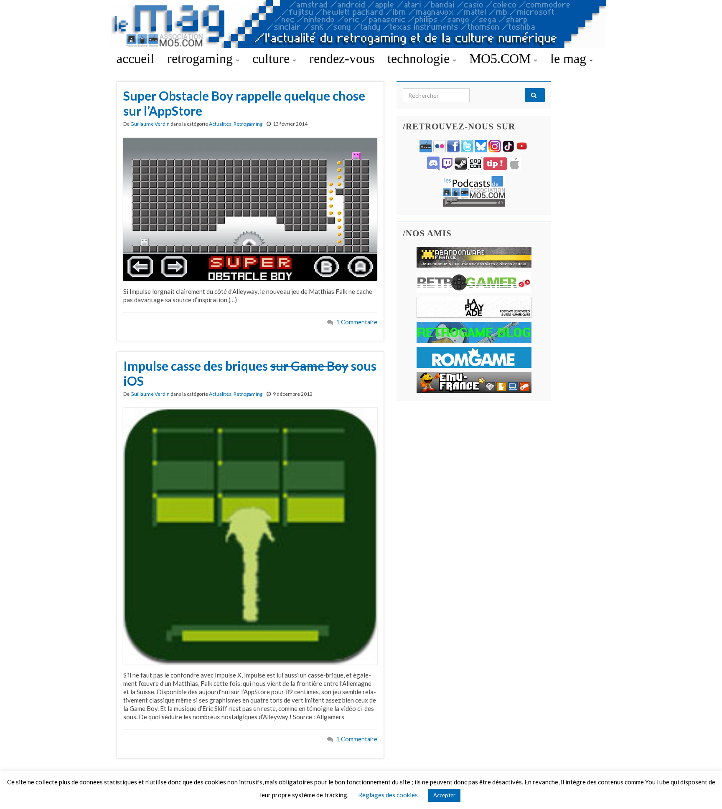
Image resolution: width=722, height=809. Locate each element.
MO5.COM (501, 58)
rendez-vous (341, 58)
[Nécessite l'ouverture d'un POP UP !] (473, 190)
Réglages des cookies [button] (388, 795)
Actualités (220, 124)
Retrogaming (248, 124)
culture (272, 58)
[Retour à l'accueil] (361, 24)
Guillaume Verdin (150, 124)
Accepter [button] (444, 795)
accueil (135, 58)
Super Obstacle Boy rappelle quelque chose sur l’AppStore (244, 103)
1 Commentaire (356, 322)
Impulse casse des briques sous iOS (249, 373)
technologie (420, 58)
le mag (570, 58)
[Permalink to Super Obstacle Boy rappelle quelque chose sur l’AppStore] (250, 208)
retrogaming (201, 58)
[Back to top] (703, 790)
